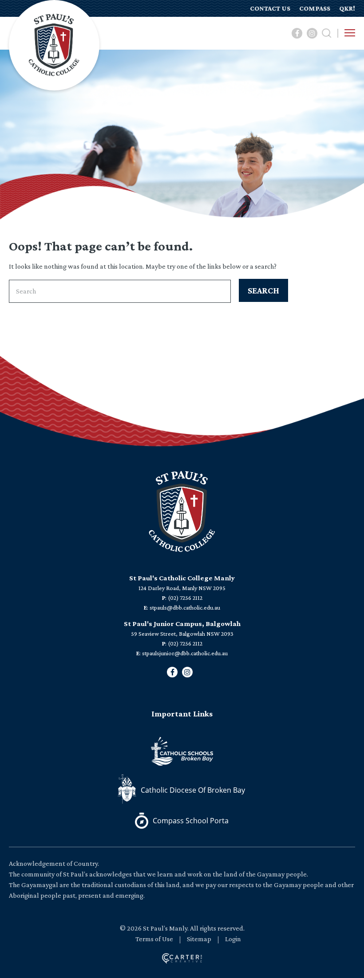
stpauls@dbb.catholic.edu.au (185, 607)
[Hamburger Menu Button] (349, 32)
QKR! (347, 8)
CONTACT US (270, 8)
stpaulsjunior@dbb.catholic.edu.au (185, 653)
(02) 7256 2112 (185, 597)
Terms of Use (154, 939)
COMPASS (314, 8)
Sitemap (199, 939)
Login (233, 939)
